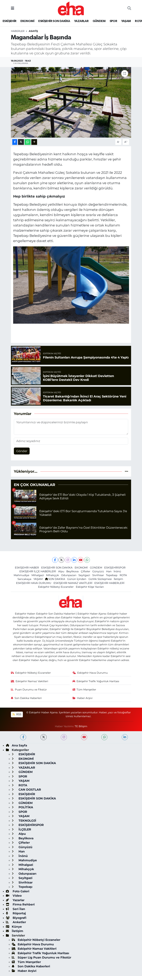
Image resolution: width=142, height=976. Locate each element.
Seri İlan (18, 909)
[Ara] (129, 8)
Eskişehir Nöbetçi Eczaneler (56, 586)
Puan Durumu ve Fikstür (31, 689)
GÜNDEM (99, 21)
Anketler (19, 922)
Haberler (17, 31)
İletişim (118, 579)
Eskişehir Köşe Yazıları (90, 586)
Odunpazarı (68, 575)
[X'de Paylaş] (21, 142)
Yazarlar (18, 900)
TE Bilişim (81, 726)
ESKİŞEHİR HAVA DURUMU (33, 583)
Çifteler (85, 571)
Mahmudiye (21, 575)
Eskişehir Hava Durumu (92, 672)
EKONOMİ (27, 21)
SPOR (113, 21)
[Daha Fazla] (34, 142)
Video (17, 895)
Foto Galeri (20, 891)
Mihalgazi (38, 575)
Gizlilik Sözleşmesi (100, 579)
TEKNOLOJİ (27, 820)
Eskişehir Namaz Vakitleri (32, 681)
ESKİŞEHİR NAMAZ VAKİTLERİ (73, 583)
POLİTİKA (25, 807)
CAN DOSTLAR (29, 789)
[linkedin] (125, 737)
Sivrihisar (98, 575)
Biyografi (19, 918)
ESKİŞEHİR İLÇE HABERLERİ (37, 571)
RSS (18, 714)
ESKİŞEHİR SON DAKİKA (54, 21)
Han (109, 571)
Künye (17, 926)
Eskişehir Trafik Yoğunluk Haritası (98, 681)
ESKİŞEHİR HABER (27, 567)
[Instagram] (68, 560)
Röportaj (19, 913)
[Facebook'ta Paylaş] (14, 142)
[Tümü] (126, 471)
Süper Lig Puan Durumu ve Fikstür (44, 957)
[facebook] (23, 737)
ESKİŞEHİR (9, 21)
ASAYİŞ (33, 31)
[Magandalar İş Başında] (71, 102)
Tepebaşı (111, 575)
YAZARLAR (81, 21)
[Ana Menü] (12, 8)
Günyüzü (98, 571)
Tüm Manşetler (86, 689)
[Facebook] (55, 560)
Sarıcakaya (24, 579)
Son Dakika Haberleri (28, 698)
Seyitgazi (84, 575)
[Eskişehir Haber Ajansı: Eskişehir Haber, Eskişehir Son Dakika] (71, 8)
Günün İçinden (76, 579)
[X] (61, 560)
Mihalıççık (52, 575)
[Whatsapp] (87, 560)
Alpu (61, 571)
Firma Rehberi (23, 904)
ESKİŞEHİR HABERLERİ (109, 583)
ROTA (123, 575)
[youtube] (84, 737)
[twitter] (44, 737)
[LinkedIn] (74, 560)
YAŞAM (126, 21)
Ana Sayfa (19, 745)
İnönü (117, 571)
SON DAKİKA (56, 579)
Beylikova (72, 571)
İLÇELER (24, 829)
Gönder (21, 451)
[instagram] (64, 737)
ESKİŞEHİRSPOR (115, 567)
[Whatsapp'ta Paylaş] (28, 142)
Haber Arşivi (84, 698)
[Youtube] (80, 560)
